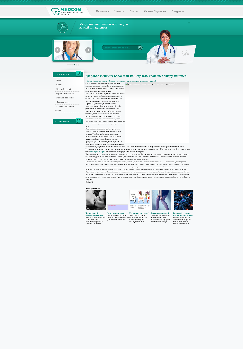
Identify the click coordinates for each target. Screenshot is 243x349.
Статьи (134, 11)
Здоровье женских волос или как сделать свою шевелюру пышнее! (132, 81)
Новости (119, 11)
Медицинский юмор (65, 98)
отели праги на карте (97, 152)
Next (88, 50)
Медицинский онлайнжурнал (72, 13)
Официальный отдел (65, 93)
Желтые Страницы (155, 11)
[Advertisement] (203, 112)
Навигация (102, 11)
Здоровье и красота (100, 81)
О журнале (177, 11)
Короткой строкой (63, 89)
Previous (57, 50)
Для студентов (62, 102)
